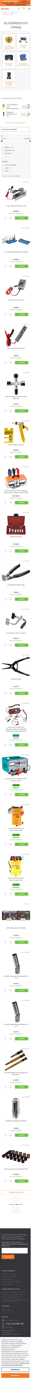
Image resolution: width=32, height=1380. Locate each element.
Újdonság (8, 153)
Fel (17, 1210)
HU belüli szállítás (7, 1284)
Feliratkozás (8, 1257)
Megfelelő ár (10, 150)
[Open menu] (29, 8)
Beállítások (15, 1369)
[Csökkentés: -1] (5, 217)
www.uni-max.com (7, 1312)
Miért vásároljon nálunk (9, 1276)
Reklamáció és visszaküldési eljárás (12, 1295)
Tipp (7, 156)
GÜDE (8, 168)
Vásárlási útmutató (7, 1279)
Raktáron (9, 147)
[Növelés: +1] (10, 217)
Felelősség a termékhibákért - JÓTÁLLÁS (14, 1292)
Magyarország (6, 1309)
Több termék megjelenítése (15, 123)
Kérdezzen (9, 1327)
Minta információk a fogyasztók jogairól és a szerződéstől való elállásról (15, 1300)
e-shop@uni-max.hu (12, 1320)
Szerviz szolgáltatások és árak (11, 1297)
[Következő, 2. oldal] (16, 1199)
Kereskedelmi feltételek (9, 1274)
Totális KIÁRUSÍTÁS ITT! (10, 1)
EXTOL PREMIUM (11, 165)
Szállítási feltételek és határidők (11, 1281)
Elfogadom (15, 1375)
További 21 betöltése (16, 1192)
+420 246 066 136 (15, 1323)
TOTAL (8, 171)
